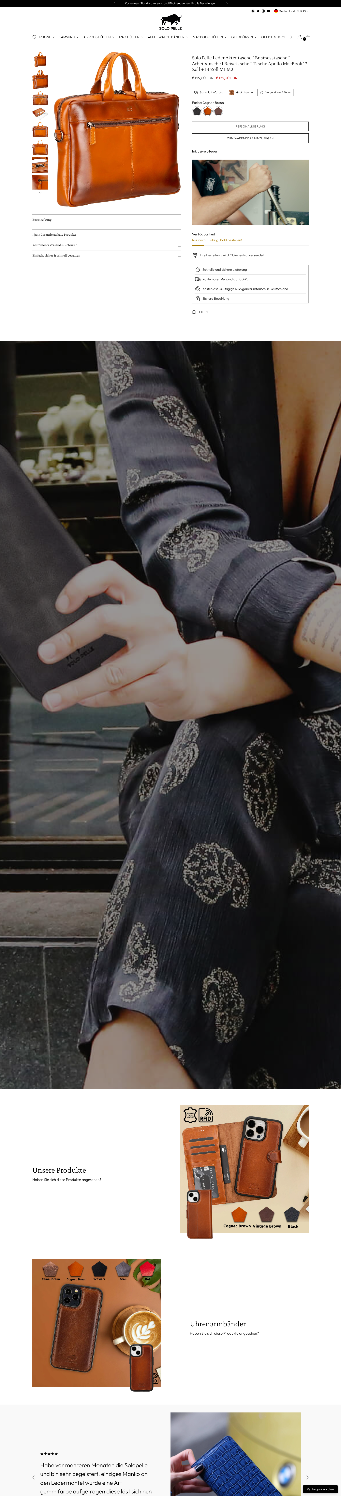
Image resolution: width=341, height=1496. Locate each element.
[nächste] (227, 3)
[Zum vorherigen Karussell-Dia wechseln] (33, 1477)
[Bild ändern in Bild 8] (40, 183)
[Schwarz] (197, 111)
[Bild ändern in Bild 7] (40, 165)
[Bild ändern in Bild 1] (40, 59)
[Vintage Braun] (218, 111)
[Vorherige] (114, 3)
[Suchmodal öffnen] (34, 37)
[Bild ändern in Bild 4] (40, 114)
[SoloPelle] (170, 22)
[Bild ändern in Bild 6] (40, 147)
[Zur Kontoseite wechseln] (298, 37)
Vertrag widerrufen (320, 1489)
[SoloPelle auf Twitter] (258, 11)
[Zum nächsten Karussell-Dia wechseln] (307, 1477)
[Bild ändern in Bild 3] (40, 98)
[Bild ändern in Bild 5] (40, 130)
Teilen (202, 312)
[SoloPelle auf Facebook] (253, 11)
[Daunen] (40, 192)
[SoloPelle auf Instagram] (263, 11)
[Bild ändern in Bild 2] (40, 79)
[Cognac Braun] (208, 111)
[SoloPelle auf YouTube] (268, 11)
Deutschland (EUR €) (292, 11)
